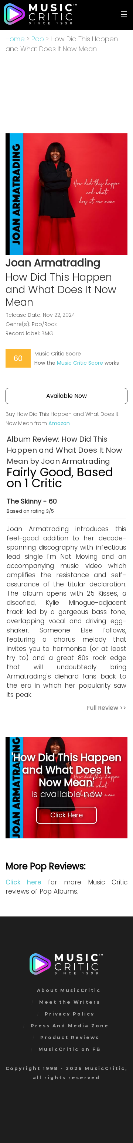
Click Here (66, 815)
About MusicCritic (69, 990)
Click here (23, 882)
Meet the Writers (69, 1002)
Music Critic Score (80, 363)
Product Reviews (69, 1037)
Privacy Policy (70, 1014)
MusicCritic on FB (69, 1049)
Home (15, 38)
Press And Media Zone (70, 1025)
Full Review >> (106, 708)
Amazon (59, 423)
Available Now (66, 396)
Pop (37, 38)
